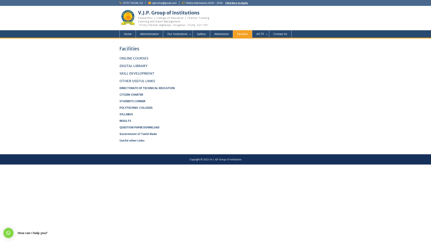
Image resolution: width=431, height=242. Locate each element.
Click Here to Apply (236, 3)
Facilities (242, 34)
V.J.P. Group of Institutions (169, 13)
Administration (149, 34)
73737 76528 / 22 (133, 3)
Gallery (201, 34)
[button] (8, 233)
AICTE (260, 34)
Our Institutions (177, 34)
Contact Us (280, 34)
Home (127, 34)
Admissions (221, 34)
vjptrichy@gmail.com (164, 3)
